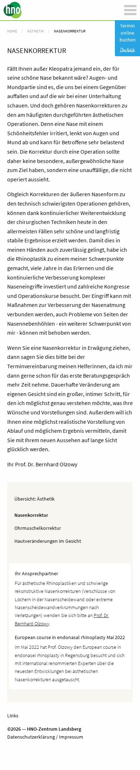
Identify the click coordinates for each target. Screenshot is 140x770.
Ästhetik (46, 499)
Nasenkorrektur (31, 515)
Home (12, 31)
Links (12, 715)
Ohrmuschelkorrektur (37, 528)
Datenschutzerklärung (31, 737)
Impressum (70, 737)
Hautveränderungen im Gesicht (47, 541)
